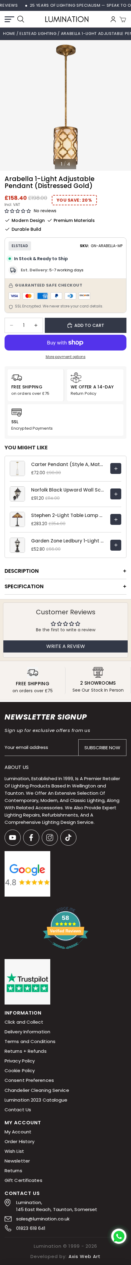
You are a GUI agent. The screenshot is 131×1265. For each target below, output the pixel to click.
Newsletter (17, 1161)
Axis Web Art (85, 1256)
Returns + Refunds (26, 1051)
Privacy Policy (20, 1061)
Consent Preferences (29, 1080)
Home (9, 33)
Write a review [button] (65, 646)
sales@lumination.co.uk (42, 1219)
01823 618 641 (30, 1228)
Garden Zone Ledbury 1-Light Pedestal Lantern (67, 541)
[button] (18, 211)
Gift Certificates (23, 1180)
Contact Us (18, 1109)
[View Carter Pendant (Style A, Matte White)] (115, 468)
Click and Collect (24, 1022)
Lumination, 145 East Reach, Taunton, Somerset (56, 1206)
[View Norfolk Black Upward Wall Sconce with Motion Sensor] (115, 493)
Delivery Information (27, 1032)
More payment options (66, 356)
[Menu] (9, 19)
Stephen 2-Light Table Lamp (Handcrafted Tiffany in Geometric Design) (67, 515)
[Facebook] (31, 838)
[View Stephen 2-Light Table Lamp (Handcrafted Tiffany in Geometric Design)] (115, 519)
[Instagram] (50, 838)
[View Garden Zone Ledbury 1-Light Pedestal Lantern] (115, 545)
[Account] (113, 19)
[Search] (20, 19)
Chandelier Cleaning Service (37, 1090)
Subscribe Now (102, 747)
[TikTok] (68, 838)
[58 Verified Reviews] (65, 952)
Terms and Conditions (30, 1042)
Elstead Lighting (38, 33)
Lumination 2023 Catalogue (36, 1100)
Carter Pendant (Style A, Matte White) (67, 464)
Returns (13, 1170)
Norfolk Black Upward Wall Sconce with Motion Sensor (67, 490)
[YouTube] (13, 838)
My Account (18, 1132)
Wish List (14, 1151)
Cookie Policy (20, 1071)
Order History (19, 1141)
